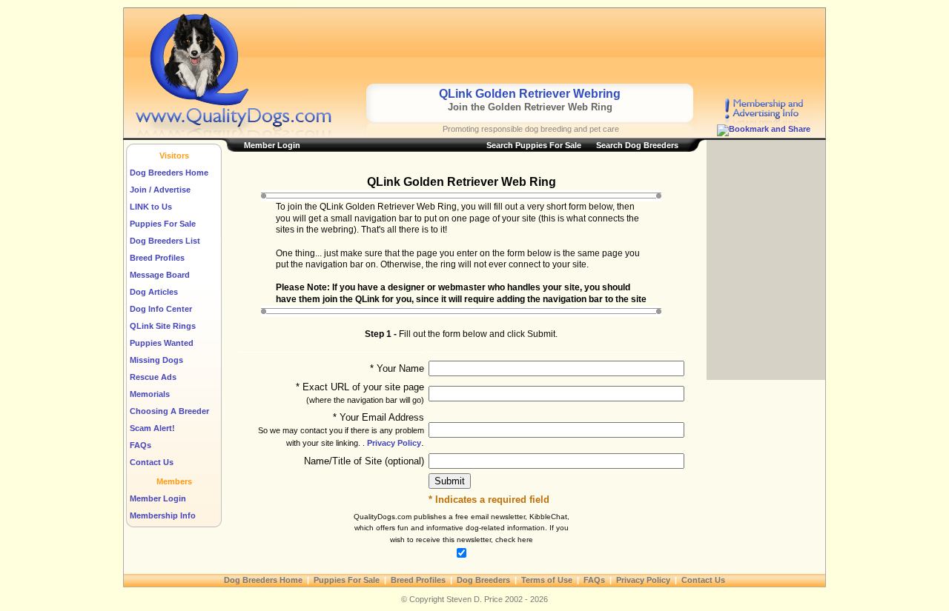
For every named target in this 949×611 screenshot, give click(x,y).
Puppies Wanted (162, 342)
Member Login (158, 498)
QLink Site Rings (163, 325)
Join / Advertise (160, 189)
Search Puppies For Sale (533, 145)
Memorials (150, 394)
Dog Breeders (483, 579)
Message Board (160, 274)
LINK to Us (151, 206)
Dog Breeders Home (169, 172)
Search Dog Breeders (637, 145)
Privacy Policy (393, 442)
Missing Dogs (156, 359)
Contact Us (151, 462)
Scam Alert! (152, 428)
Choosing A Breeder (169, 411)
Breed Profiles (157, 257)
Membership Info (163, 515)
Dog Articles (154, 291)
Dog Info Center (161, 308)
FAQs (140, 445)
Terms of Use (546, 579)
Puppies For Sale (163, 223)
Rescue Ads (153, 377)
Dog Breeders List (165, 240)
